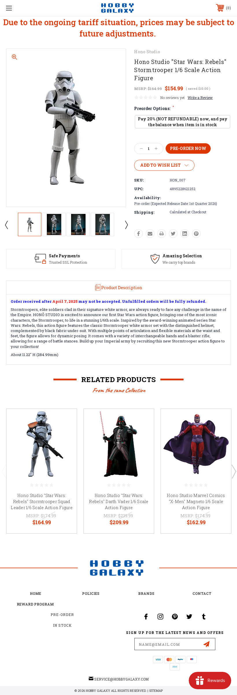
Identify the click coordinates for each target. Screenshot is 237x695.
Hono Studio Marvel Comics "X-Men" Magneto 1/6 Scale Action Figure (196, 501)
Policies (90, 593)
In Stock (62, 625)
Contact (201, 593)
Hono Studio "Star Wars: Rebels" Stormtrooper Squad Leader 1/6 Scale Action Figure (42, 501)
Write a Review (200, 97)
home (35, 593)
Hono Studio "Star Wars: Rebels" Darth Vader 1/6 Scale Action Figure (118, 501)
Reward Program (35, 604)
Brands (146, 593)
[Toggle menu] (28, 8)
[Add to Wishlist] (65, 434)
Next (126, 224)
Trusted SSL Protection (68, 262)
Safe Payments (64, 255)
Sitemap (156, 690)
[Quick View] (65, 420)
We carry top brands (178, 262)
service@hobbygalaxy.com (121, 679)
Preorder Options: (154, 108)
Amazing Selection (182, 255)
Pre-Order (62, 614)
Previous (6, 224)
